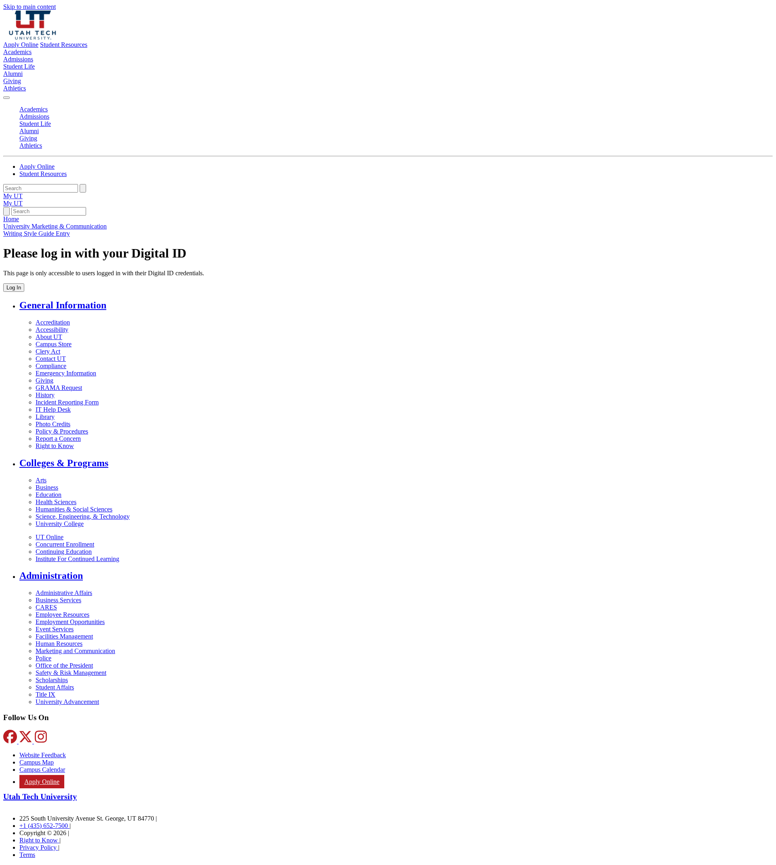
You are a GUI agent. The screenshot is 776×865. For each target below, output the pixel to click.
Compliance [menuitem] (51, 365)
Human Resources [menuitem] (59, 643)
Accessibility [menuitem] (52, 329)
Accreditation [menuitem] (53, 322)
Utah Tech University (40, 796)
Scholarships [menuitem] (52, 680)
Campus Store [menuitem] (54, 344)
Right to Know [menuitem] (55, 445)
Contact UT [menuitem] (51, 358)
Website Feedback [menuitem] (42, 755)
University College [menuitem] (60, 523)
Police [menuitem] (43, 658)
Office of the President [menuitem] (64, 665)
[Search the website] (83, 188)
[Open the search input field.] (6, 211)
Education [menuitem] (48, 494)
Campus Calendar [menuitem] (42, 769)
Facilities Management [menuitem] (64, 636)
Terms (27, 854)
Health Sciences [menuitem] (56, 501)
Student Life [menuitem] (19, 66)
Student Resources (63, 44)
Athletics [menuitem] (14, 88)
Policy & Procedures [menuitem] (62, 431)
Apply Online (20, 44)
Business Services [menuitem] (58, 600)
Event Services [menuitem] (55, 629)
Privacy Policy (38, 847)
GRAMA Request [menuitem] (59, 387)
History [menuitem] (45, 395)
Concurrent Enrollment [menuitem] (65, 544)
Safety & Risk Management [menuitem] (71, 672)
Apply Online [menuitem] (41, 781)
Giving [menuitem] (12, 80)
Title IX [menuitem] (45, 694)
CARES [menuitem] (46, 607)
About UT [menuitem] (49, 336)
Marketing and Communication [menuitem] (75, 650)
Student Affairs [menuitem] (55, 687)
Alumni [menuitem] (13, 73)
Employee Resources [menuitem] (62, 614)
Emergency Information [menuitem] (66, 373)
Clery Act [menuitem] (48, 351)
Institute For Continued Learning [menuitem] (77, 558)
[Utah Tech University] (32, 37)
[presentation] (36, 233)
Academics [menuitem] (17, 51)
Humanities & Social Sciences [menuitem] (74, 509)
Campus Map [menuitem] (36, 762)
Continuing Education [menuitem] (64, 551)
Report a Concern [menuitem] (58, 438)
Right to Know (39, 840)
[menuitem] (396, 305)
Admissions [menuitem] (18, 59)
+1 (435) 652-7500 (44, 825)
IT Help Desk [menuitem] (53, 409)
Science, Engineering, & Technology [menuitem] (83, 516)
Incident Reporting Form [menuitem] (67, 402)
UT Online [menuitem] (49, 537)
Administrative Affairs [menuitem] (64, 592)
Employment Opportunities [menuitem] (70, 621)
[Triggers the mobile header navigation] (6, 97)
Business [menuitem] (47, 487)
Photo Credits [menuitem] (53, 424)
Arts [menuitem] (41, 480)
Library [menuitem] (45, 416)
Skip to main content (29, 6)
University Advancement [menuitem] (67, 701)
